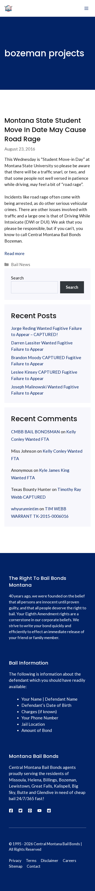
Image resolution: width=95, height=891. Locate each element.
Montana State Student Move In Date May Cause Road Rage (45, 130)
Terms (31, 860)
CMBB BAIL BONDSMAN (35, 431)
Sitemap (15, 866)
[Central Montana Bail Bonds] (8, 8)
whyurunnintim (24, 508)
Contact (33, 866)
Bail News (20, 264)
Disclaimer (49, 860)
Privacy (15, 860)
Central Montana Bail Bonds (57, 843)
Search (17, 277)
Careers (69, 860)
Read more (14, 253)
